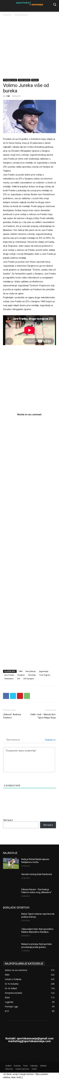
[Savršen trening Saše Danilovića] (11, 878)
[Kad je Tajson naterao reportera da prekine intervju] (11, 918)
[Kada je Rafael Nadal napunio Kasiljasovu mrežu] (11, 863)
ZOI (18, 678)
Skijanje (35, 80)
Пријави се (50, 740)
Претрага (8, 820)
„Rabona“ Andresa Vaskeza (12, 716)
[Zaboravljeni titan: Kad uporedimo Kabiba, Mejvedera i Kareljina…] (11, 933)
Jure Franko (9, 675)
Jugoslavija (43, 671)
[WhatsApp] (27, 696)
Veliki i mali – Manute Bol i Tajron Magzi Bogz (43, 716)
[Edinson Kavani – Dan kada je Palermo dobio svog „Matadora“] (11, 893)
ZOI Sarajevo (28, 678)
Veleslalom (9, 678)
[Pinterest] (20, 696)
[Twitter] (13, 696)
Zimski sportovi (24, 80)
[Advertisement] (29, 47)
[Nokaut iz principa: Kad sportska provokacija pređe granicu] (11, 948)
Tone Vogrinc (44, 675)
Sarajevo (21, 675)
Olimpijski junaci (21, 15)
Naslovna (7, 15)
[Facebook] (6, 696)
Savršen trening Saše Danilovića (36, 874)
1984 (20, 671)
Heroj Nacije (31, 671)
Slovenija (32, 675)
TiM (8, 96)
